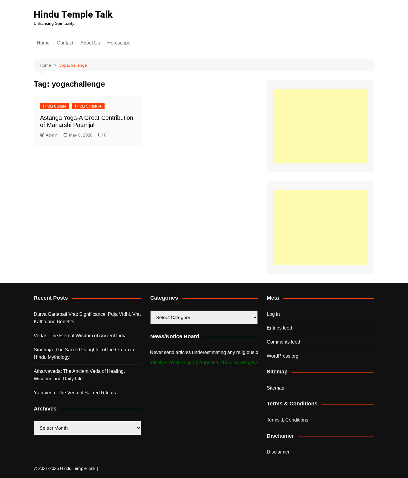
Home (43, 42)
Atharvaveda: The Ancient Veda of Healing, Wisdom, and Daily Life (79, 375)
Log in (273, 314)
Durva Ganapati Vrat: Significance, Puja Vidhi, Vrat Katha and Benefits (87, 318)
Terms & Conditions (287, 419)
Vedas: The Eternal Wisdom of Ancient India (80, 335)
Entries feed (279, 327)
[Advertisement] (320, 126)
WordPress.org (282, 355)
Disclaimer (278, 451)
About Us (90, 42)
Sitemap (275, 387)
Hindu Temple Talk (73, 14)
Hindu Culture (54, 106)
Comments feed (283, 341)
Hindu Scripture (88, 106)
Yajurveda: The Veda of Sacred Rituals (75, 392)
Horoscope (119, 42)
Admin (52, 135)
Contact (65, 42)
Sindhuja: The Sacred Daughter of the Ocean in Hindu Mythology (84, 353)
